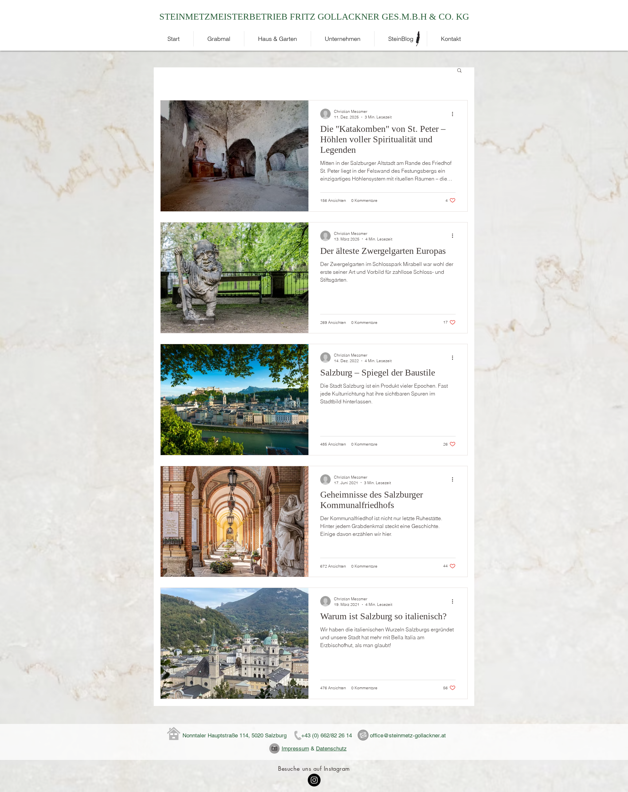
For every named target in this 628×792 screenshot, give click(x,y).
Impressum (295, 748)
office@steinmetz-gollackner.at (408, 735)
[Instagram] (314, 780)
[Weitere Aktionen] (455, 114)
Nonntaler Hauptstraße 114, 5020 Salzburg (235, 735)
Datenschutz (331, 748)
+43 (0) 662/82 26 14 (326, 735)
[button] (459, 70)
